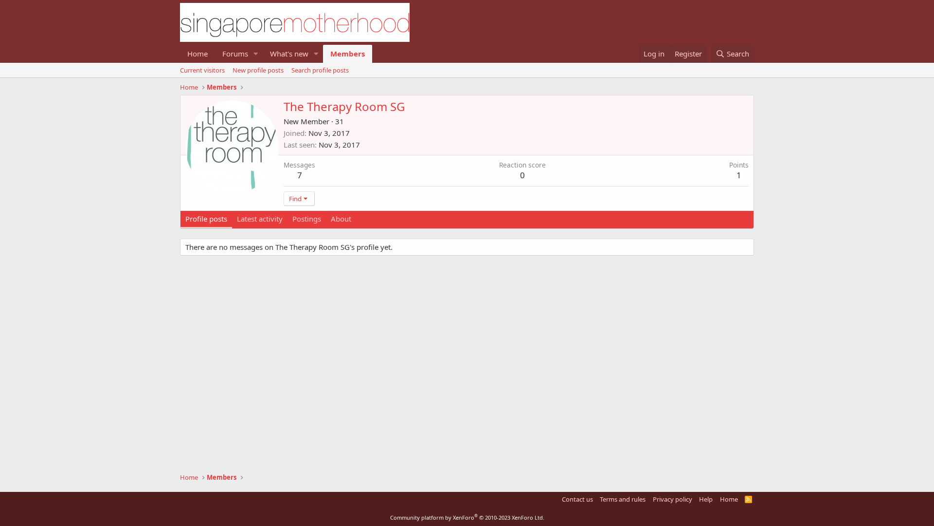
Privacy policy (672, 499)
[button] (256, 54)
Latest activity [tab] (260, 219)
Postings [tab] (306, 219)
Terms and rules (623, 499)
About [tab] (341, 219)
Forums (235, 53)
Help (706, 499)
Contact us (577, 499)
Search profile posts (320, 70)
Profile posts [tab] (206, 219)
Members (347, 53)
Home (197, 53)
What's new (289, 53)
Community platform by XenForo (467, 517)
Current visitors (202, 70)
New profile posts (258, 70)
